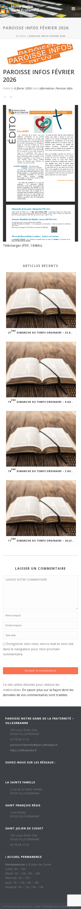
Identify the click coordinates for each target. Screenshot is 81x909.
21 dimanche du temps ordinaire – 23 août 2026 (42, 331)
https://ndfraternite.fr (23, 750)
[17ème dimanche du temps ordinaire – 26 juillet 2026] (41, 508)
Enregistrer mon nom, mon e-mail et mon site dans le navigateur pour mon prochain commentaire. (38, 649)
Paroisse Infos (64, 88)
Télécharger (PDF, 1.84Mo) (22, 245)
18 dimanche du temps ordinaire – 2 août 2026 (42, 470)
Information (46, 88)
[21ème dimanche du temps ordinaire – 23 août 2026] (41, 300)
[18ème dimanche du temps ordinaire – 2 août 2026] (41, 439)
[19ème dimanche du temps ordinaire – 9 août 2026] (41, 369)
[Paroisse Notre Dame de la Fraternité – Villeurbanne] (19, 9)
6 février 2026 (23, 88)
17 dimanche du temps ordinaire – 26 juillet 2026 (42, 539)
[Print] (22, 96)
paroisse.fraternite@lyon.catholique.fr (34, 745)
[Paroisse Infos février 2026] (40, 54)
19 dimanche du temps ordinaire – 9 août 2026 (42, 401)
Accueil (21, 36)
